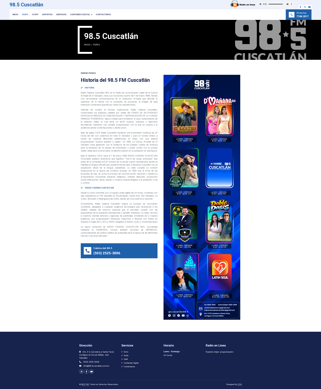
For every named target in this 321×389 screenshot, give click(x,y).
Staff (35, 14)
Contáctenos (129, 366)
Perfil (25, 14)
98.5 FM (85, 384)
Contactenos (103, 14)
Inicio (15, 14)
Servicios (61, 14)
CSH (240, 384)
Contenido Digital (80, 14)
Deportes (47, 14)
